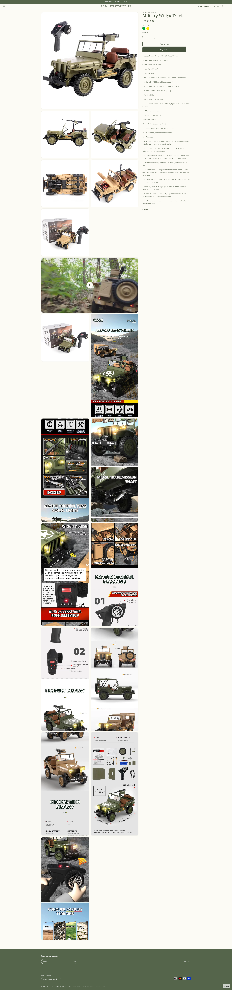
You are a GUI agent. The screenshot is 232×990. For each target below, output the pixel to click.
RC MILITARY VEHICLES (52, 986)
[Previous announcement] (4, 2)
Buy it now (164, 50)
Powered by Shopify (65, 986)
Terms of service (100, 986)
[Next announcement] (228, 2)
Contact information (88, 986)
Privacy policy (76, 986)
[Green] (143, 28)
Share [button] (146, 209)
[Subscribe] (75, 961)
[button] (4, 6)
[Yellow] (147, 28)
